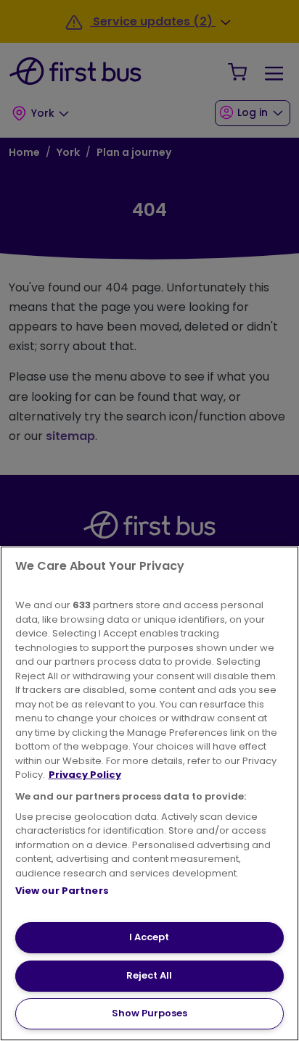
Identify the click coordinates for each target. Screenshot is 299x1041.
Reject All (149, 975)
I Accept (149, 937)
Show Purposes (149, 1013)
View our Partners (62, 890)
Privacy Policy (85, 774)
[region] (149, 793)
